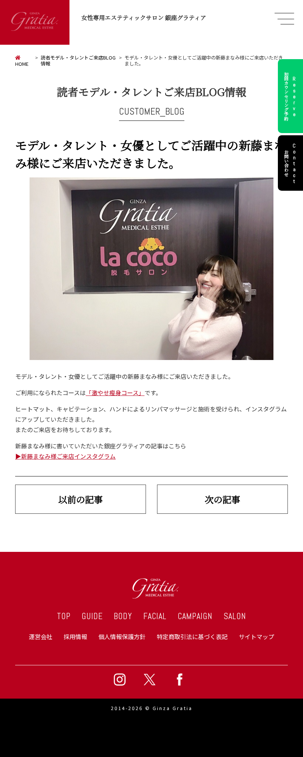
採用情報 (75, 636)
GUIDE (92, 616)
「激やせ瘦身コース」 (115, 392)
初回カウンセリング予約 (290, 96)
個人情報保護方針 (122, 636)
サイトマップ (256, 636)
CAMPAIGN (195, 616)
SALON (235, 616)
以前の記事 (80, 499)
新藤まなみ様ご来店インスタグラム (68, 456)
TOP (64, 616)
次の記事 (222, 499)
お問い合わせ (290, 163)
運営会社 (40, 636)
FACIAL (155, 616)
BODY (123, 616)
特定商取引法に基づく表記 (192, 636)
